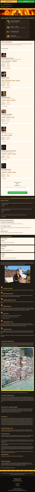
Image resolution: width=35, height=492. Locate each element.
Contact (33, 470)
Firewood (15, 470)
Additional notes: (17, 185)
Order (6, 470)
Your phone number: (4, 48)
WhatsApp (27, 1)
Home (2, 470)
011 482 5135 (2, 6)
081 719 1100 (19, 478)
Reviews (11, 470)
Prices (28, 470)
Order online (10, 1)
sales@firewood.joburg (8, 6)
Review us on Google (4, 200)
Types (19, 470)
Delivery (24, 470)
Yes (18, 183)
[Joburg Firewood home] (17, 4)
